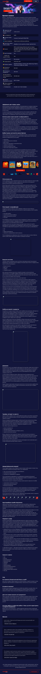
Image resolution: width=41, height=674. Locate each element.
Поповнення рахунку (8, 567)
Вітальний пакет (7, 561)
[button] (4, 165)
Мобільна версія (7, 565)
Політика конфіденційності (9, 566)
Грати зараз (20, 170)
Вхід (36, 1)
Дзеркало (6, 562)
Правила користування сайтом (10, 569)
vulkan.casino (17, 31)
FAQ (4, 556)
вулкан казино (19, 667)
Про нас (5, 570)
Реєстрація (28, 1)
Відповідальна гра (8, 559)
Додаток (5, 563)
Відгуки (5, 558)
